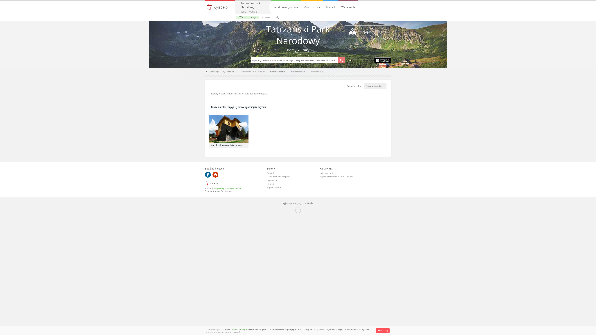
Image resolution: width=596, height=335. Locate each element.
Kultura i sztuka (298, 71)
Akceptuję (383, 330)
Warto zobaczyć (247, 17)
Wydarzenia (348, 7)
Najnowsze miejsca (328, 173)
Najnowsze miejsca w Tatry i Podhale (336, 176)
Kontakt (270, 183)
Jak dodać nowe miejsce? (278, 176)
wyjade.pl (221, 7)
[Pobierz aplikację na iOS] (382, 60)
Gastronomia (312, 7)
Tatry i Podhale (249, 11)
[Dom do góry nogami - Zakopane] (228, 129)
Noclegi (330, 7)
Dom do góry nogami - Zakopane (226, 145)
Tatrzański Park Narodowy (298, 34)
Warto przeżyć (272, 17)
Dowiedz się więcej (239, 329)
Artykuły (271, 173)
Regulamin (272, 180)
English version (274, 187)
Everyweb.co (226, 191)
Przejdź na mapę (373, 32)
